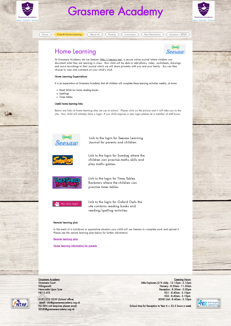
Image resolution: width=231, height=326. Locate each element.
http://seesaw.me (111, 59)
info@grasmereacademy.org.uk (63, 302)
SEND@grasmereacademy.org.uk (56, 309)
